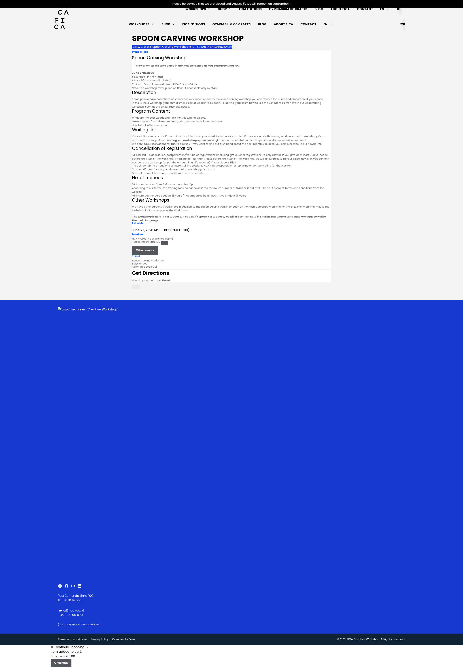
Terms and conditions (72, 639)
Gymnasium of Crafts (288, 9)
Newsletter (314, 144)
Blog (319, 9)
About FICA (340, 9)
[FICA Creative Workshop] (59, 24)
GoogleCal (150, 266)
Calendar (138, 266)
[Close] (136, 287)
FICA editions (250, 9)
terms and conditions (167, 173)
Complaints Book (123, 639)
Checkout (61, 662)
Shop (222, 9)
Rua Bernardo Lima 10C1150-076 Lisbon (76, 598)
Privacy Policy (100, 639)
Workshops (195, 9)
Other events (145, 250)
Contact (365, 9)
